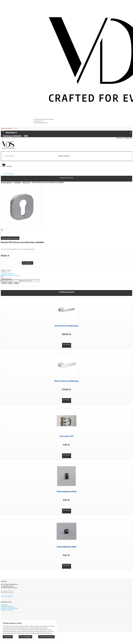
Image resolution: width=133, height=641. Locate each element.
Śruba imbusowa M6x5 (66, 547)
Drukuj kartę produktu (10, 238)
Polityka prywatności (7, 609)
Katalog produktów (6, 128)
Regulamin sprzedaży (7, 606)
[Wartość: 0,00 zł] (4, 166)
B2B (16, 128)
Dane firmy (4, 604)
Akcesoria (26, 182)
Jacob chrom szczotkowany (66, 326)
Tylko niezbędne (25, 637)
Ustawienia (8, 637)
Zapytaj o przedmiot (7, 273)
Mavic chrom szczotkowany (66, 381)
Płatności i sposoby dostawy (9, 608)
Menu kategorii (9, 173)
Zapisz (10, 283)
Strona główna (6, 182)
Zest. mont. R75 (66, 436)
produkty (17, 182)
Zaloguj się (119, 137)
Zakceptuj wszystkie (46, 637)
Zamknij (4, 283)
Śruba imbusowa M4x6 (66, 491)
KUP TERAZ (66, 344)
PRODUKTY (11, 133)
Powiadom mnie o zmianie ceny (10, 275)
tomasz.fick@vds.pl (7, 596)
